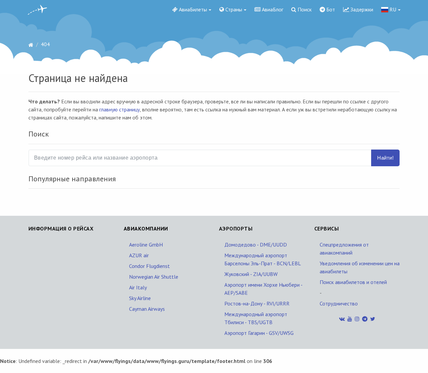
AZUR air (139, 255)
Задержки (361, 9)
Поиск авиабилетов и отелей (353, 282)
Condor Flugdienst (149, 266)
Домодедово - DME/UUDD (255, 244)
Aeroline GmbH (146, 244)
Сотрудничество (339, 303)
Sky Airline (140, 298)
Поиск (304, 9)
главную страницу (119, 109)
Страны (233, 9)
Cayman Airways (147, 308)
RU (392, 9)
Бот (330, 9)
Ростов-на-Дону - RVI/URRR (257, 303)
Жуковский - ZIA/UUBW (251, 274)
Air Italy (138, 287)
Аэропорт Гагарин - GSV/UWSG (259, 333)
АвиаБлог (271, 9)
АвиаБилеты (192, 9)
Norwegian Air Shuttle (153, 276)
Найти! (385, 158)
